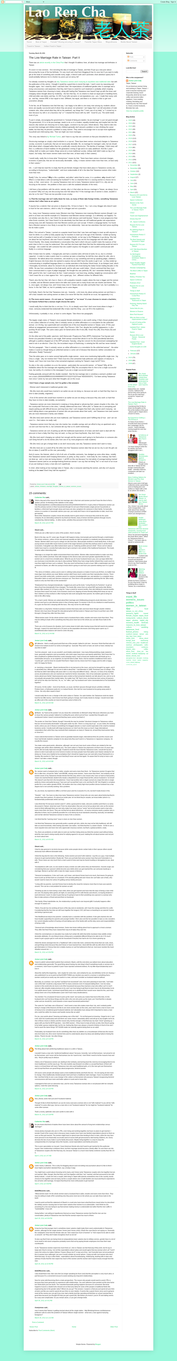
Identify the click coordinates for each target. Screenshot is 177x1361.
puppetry (145, 660)
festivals (144, 623)
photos (135, 620)
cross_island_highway (133, 662)
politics (130, 602)
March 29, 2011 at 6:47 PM (44, 523)
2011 (130, 162)
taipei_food (143, 616)
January (133, 354)
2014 (130, 153)
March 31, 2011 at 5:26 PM (44, 1089)
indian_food (130, 638)
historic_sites (130, 649)
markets (128, 660)
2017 (130, 144)
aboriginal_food (131, 658)
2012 (130, 160)
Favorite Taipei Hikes (93, 42)
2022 (130, 129)
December (134, 165)
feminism (43, 486)
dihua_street (143, 638)
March (132, 192)
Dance (132, 332)
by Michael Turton (54, 137)
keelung (145, 658)
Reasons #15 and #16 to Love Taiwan (138, 196)
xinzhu (128, 654)
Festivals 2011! (135, 283)
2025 (130, 120)
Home (29, 42)
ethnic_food (130, 651)
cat (147, 654)
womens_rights (132, 613)
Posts (131, 57)
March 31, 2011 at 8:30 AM (44, 703)
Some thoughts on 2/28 (138, 347)
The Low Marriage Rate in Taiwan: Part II (138, 209)
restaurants (130, 618)
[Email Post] (59, 484)
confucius (144, 647)
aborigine (139, 658)
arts (147, 634)
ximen (134, 660)
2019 (130, 138)
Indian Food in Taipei (52, 46)
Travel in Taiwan (33, 46)
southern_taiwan (132, 634)
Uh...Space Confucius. (138, 222)
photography (138, 645)
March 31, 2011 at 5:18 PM (44, 1039)
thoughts (55, 486)
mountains (129, 647)
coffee (146, 649)
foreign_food (130, 640)
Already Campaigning (137, 268)
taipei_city (144, 620)
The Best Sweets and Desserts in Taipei (137, 240)
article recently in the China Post (52, 63)
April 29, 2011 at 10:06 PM (44, 1264)
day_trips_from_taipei (133, 636)
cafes (146, 645)
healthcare (144, 643)
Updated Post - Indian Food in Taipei (137, 328)
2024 (130, 123)
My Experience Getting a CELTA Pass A (136, 419)
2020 (130, 135)
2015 (130, 150)
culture (129, 627)
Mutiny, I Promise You (137, 277)
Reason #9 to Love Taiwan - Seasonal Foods (137, 337)
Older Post (114, 1327)
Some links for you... (137, 308)
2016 (130, 147)
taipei (128, 620)
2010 (130, 357)
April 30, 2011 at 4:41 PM (43, 1300)
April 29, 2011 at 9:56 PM (43, 1218)
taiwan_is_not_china (134, 611)
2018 (130, 141)
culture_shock (142, 618)
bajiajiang (141, 654)
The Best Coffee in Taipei (139, 271)
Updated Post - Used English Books (137, 343)
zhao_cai (140, 651)
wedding (144, 627)
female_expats (132, 616)
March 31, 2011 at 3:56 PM (44, 952)
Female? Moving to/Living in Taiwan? (66, 42)
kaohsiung (144, 640)
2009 (130, 360)
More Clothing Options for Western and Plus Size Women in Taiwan (137, 479)
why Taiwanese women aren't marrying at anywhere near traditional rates (84, 82)
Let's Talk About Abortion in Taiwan (138, 250)
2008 (130, 363)
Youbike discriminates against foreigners (143, 457)
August (133, 177)
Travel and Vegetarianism (139, 216)
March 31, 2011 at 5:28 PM (44, 1114)
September (134, 174)
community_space (131, 664)
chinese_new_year (133, 643)
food (146, 609)
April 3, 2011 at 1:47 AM (43, 1156)
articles (37, 486)
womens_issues (76, 486)
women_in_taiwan (64, 486)
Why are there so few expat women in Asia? (138, 318)
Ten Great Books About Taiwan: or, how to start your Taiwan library (143, 499)
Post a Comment (38, 1322)
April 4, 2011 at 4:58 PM (43, 1184)
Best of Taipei (41, 42)
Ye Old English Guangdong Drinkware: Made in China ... (138, 257)
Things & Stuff (135, 291)
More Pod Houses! (136, 314)
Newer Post (34, 1327)
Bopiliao (133, 274)
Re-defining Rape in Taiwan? (137, 230)
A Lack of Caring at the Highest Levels (138, 323)
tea (147, 651)
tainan (142, 634)
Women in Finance (136, 311)
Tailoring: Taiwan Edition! (142, 571)
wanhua (129, 645)
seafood (134, 654)
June (132, 183)
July (131, 180)
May (132, 186)
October (133, 171)
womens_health (132, 623)
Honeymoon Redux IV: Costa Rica (138, 294)
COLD (132, 213)
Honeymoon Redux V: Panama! (138, 235)
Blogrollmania (111, 42)
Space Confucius (136, 280)
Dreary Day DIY (135, 219)
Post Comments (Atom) (46, 1330)
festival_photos (132, 632)
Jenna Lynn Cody (41, 640)
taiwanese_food (132, 629)
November (134, 168)
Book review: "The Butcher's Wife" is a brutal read (143, 550)
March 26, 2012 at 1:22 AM (44, 1318)
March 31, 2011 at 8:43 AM (44, 761)
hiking (146, 632)
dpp (128, 608)
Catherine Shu (40, 497)
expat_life (131, 596)
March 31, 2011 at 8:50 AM (44, 839)
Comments (133, 61)
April (132, 189)
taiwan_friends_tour (133, 656)
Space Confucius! (136, 200)
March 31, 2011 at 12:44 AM (44, 633)
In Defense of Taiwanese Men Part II (143, 437)
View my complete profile (135, 111)
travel (146, 613)
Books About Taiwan (129, 42)
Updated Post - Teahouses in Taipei (138, 299)
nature (139, 660)
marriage (49, 486)
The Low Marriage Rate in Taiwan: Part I (137, 403)
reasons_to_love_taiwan (136, 625)
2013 (130, 156)
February (133, 351)
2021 (130, 132)
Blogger (98, 1344)
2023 (130, 126)
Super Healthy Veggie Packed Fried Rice (137, 264)
